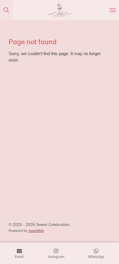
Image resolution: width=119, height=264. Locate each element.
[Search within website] (6, 10)
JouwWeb (36, 231)
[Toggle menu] (112, 10)
